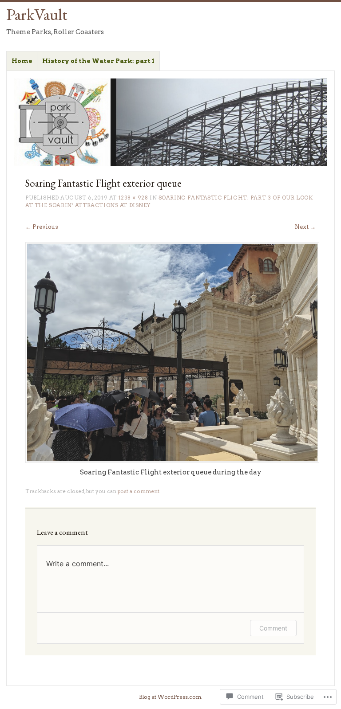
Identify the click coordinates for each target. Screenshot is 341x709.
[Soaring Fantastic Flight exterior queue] (172, 461)
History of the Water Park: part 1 (98, 60)
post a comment (138, 491)
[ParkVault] (170, 122)
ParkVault (36, 14)
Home (22, 60)
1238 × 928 (133, 198)
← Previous (41, 226)
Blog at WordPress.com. (170, 697)
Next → (305, 226)
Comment (273, 628)
